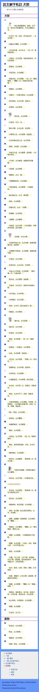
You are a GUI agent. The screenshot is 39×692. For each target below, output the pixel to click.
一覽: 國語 (9, 658)
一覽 (7, 656)
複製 (12, 674)
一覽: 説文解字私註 (12, 661)
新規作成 (14, 669)
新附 (22, 9)
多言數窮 (9, 653)
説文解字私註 (10, 663)
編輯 (12, 672)
